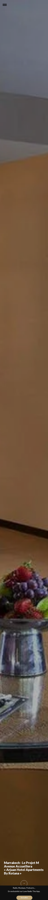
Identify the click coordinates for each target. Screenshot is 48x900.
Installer (24, 898)
